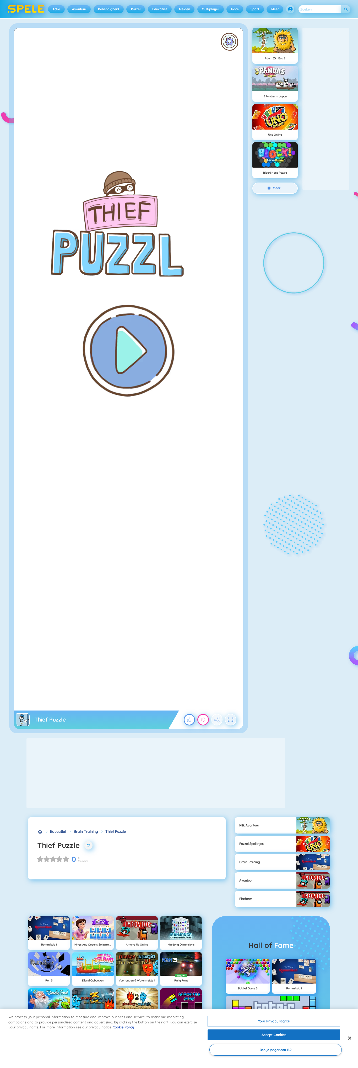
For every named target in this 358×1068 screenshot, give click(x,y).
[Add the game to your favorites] (88, 845)
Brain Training (86, 831)
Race (235, 9)
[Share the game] (217, 719)
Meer (275, 9)
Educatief (159, 9)
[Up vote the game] (189, 719)
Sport (255, 9)
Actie (56, 9)
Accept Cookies (274, 1035)
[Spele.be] (40, 831)
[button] (290, 9)
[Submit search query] (345, 9)
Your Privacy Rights (273, 1021)
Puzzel (135, 9)
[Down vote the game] (203, 719)
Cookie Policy (123, 1027)
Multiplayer (210, 9)
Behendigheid (108, 9)
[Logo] (26, 9)
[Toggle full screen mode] (230, 719)
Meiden (184, 9)
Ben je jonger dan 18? (275, 1050)
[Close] (349, 1038)
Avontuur (79, 9)
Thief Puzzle (115, 831)
